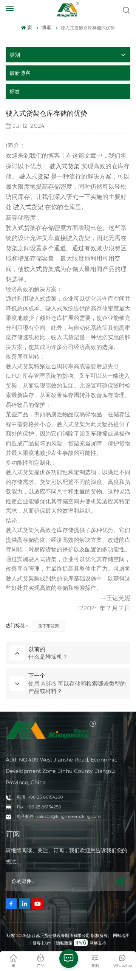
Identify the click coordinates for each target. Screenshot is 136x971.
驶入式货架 (64, 166)
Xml (48, 943)
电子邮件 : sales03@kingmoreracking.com (59, 816)
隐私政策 (64, 943)
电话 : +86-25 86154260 (40, 797)
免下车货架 (48, 625)
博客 (36, 943)
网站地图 (121, 935)
